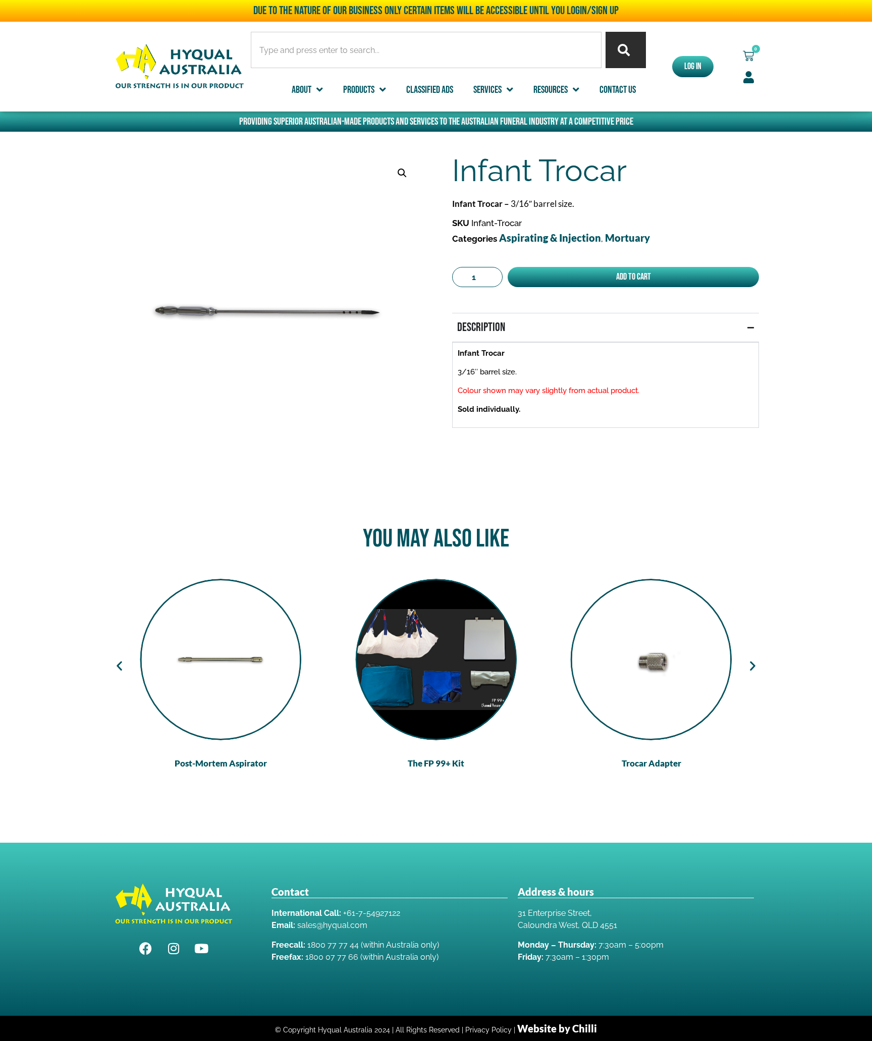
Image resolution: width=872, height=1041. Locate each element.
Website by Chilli (557, 1028)
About (301, 90)
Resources (550, 90)
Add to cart (633, 276)
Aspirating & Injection (550, 238)
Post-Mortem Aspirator (221, 763)
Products (358, 90)
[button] (748, 56)
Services (487, 90)
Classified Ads (429, 90)
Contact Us (618, 90)
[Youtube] (201, 948)
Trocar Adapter (651, 763)
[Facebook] (145, 948)
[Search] (626, 50)
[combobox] (426, 50)
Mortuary (627, 238)
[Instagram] (173, 948)
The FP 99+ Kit (436, 763)
